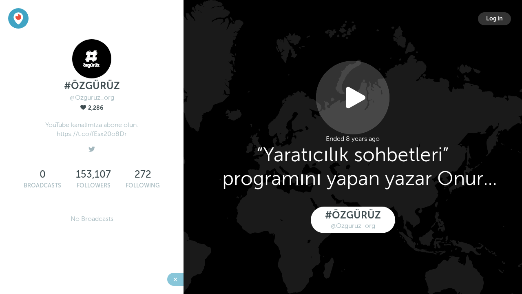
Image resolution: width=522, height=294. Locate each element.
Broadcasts (42, 186)
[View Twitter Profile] (92, 147)
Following (143, 186)
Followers (94, 186)
